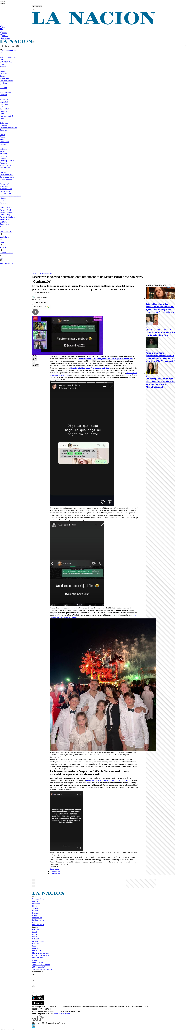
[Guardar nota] (33, 356)
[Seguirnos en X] (33, 981)
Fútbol (2, 135)
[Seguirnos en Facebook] (33, 975)
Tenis (2, 139)
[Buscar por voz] (185, 46)
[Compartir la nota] (33, 359)
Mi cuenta (6, 39)
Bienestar (3, 111)
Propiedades (4, 78)
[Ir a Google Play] (38, 1000)
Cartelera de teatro (7, 177)
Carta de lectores (6, 193)
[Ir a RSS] (33, 993)
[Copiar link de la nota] (33, 362)
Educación (4, 104)
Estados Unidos (6, 92)
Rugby (2, 137)
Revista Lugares (6, 212)
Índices (2, 85)
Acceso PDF (4, 184)
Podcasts (3, 163)
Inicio (4, 27)
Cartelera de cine (6, 175)
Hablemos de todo (7, 116)
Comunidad (4, 109)
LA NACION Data (6, 62)
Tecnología (4, 153)
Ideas (2, 200)
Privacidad (66, 1014)
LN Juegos (3, 149)
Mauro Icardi (57, 874)
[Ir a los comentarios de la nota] (36, 356)
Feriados (3, 158)
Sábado (3, 198)
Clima (2, 59)
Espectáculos (46, 274)
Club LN (5, 36)
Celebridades (55, 869)
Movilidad (3, 83)
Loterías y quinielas (7, 161)
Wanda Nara (56, 871)
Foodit (4, 33)
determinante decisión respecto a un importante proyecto (108, 780)
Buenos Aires (5, 99)
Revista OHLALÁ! (6, 208)
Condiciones (57, 1014)
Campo (2, 76)
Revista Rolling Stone (7, 217)
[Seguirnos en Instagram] (33, 987)
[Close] (33, 880)
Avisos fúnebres (6, 189)
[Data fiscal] (33, 1027)
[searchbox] (93, 46)
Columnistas (4, 125)
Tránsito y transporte (8, 57)
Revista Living (5, 215)
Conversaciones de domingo (10, 196)
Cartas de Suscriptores (8, 128)
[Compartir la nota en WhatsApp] (36, 359)
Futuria (2, 71)
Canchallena (4, 142)
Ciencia (2, 114)
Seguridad (4, 102)
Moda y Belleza (5, 165)
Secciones (6, 30)
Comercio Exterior (6, 81)
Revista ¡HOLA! (5, 210)
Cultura (2, 106)
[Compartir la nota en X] (36, 365)
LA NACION (36, 274)
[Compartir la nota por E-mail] (38, 365)
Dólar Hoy (3, 74)
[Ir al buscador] (34, 10)
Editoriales (4, 123)
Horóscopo (4, 156)
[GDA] (38, 1021)
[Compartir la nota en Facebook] (33, 365)
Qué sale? (3, 172)
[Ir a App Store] (38, 1004)
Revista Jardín (5, 219)
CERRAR (2, 1)
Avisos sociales (5, 191)
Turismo (3, 151)
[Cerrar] (33, 42)
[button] (94, 152)
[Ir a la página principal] (94, 24)
